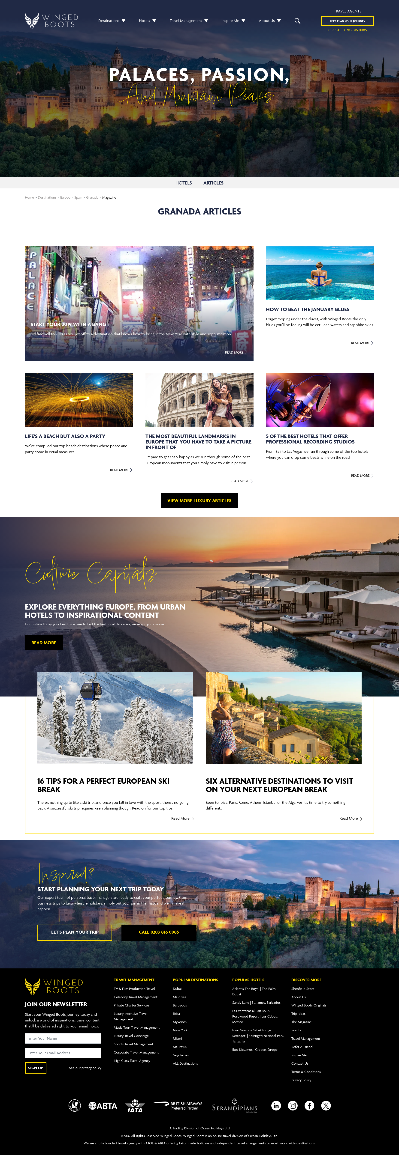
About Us (267, 20)
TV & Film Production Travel (134, 988)
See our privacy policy (85, 1068)
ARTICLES (213, 183)
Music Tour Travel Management (137, 1027)
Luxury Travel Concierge (131, 1035)
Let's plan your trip (75, 932)
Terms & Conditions (306, 1071)
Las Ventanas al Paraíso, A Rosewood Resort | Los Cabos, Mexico (255, 1016)
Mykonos (180, 1022)
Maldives (179, 997)
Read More (234, 352)
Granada (92, 197)
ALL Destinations (185, 1063)
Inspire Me (230, 20)
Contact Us (299, 1063)
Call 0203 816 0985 (159, 932)
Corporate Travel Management (136, 1052)
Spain (78, 197)
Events (296, 1030)
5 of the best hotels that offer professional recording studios (310, 439)
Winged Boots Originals (308, 1005)
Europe (65, 197)
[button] (122, 21)
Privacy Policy (301, 1080)
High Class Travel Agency (132, 1060)
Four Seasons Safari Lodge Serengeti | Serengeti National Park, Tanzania (258, 1035)
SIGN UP (35, 1068)
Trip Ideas (298, 1013)
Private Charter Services (131, 1005)
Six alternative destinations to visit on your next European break (279, 785)
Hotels (144, 20)
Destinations (108, 20)
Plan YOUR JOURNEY (347, 21)
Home (29, 197)
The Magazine (301, 1022)
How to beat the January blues (308, 309)
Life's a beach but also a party (65, 436)
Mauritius (180, 1047)
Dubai (177, 988)
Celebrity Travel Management (135, 997)
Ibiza (176, 1013)
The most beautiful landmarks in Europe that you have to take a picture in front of (198, 441)
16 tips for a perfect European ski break (103, 785)
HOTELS (183, 183)
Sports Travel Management (133, 1044)
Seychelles (181, 1055)
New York (180, 1030)
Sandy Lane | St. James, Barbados (256, 1002)
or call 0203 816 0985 (347, 30)
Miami (177, 1038)
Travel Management (186, 20)
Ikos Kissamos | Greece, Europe (255, 1049)
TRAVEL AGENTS (347, 11)
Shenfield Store (302, 988)
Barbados (180, 1005)
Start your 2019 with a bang (68, 324)
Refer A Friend (302, 1047)
